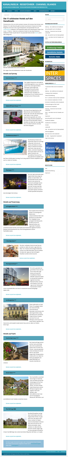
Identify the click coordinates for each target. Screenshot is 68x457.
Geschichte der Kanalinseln (51, 106)
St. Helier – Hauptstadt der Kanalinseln (53, 136)
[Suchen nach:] (55, 19)
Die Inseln (9, 10)
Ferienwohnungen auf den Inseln (52, 104)
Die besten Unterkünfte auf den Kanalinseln (54, 102)
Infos (35, 10)
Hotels (16, 10)
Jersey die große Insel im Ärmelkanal (53, 29)
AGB (46, 88)
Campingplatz (15, 445)
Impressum (47, 116)
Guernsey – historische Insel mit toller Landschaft (53, 32)
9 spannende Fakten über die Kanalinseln (54, 86)
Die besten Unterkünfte (25, 10)
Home (4, 10)
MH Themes (27, 454)
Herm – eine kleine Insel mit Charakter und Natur (54, 38)
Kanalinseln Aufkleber (49, 120)
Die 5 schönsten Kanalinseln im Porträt (53, 100)
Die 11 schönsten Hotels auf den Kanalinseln (54, 97)
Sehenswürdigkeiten (44, 10)
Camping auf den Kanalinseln (51, 93)
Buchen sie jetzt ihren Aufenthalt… (14, 100)
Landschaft (47, 127)
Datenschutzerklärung (50, 95)
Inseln (36, 33)
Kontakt (53, 10)
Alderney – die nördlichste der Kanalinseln (54, 26)
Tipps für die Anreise (49, 138)
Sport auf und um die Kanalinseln (52, 133)
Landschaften (6, 29)
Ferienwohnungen (36, 443)
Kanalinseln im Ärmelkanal (51, 122)
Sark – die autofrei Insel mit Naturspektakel (54, 35)
